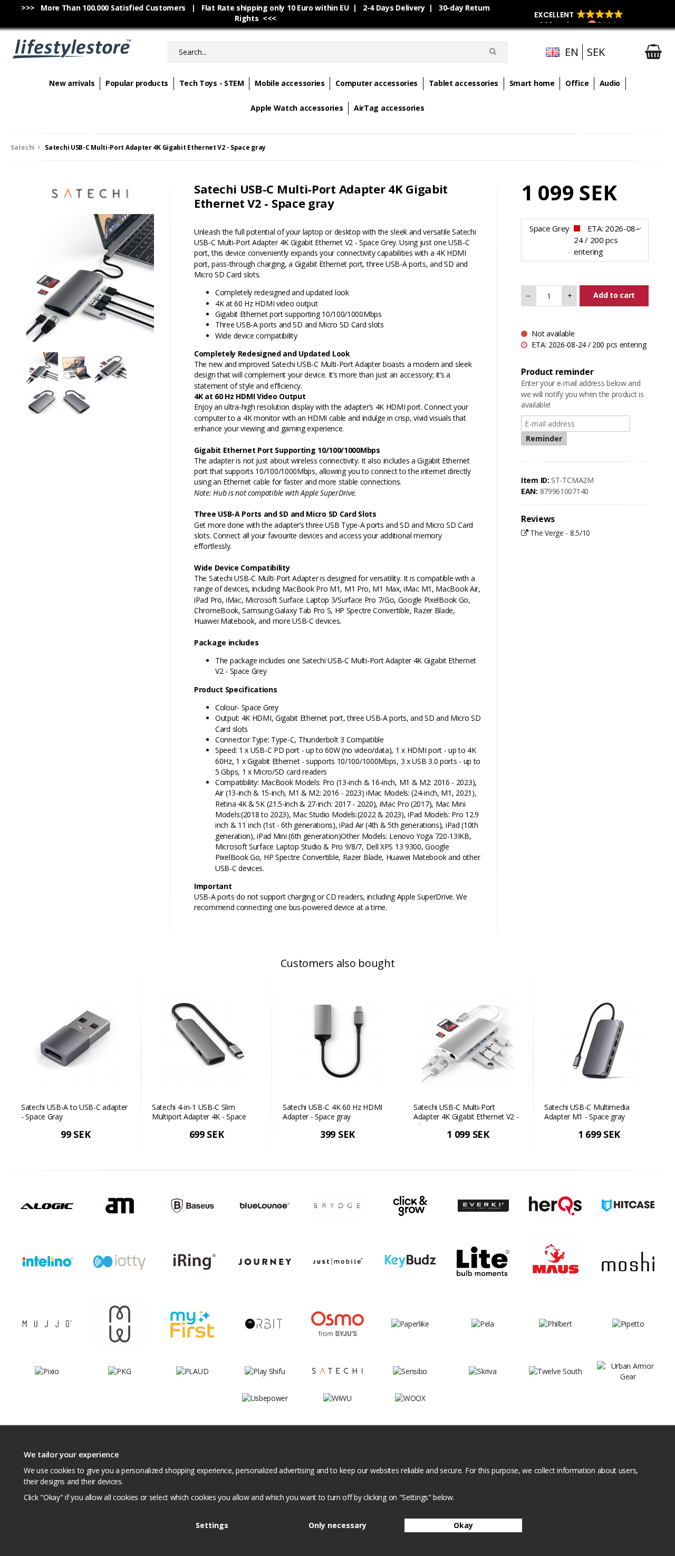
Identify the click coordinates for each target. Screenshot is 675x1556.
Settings (212, 1525)
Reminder (544, 438)
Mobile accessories (290, 83)
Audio (610, 83)
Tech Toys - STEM (211, 83)
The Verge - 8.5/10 (559, 533)
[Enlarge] (90, 277)
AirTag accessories (389, 108)
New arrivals (71, 83)
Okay (463, 1525)
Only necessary (337, 1525)
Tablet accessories (464, 83)
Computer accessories (376, 83)
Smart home (532, 83)
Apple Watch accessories (296, 108)
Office (577, 83)
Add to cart (614, 295)
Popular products (136, 83)
